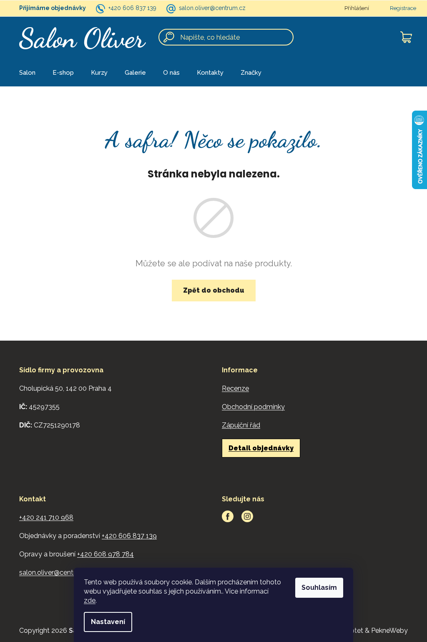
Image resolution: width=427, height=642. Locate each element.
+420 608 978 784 (105, 554)
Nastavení (108, 622)
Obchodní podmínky (253, 407)
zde (89, 600)
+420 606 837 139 (132, 8)
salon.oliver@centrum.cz (212, 8)
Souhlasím (319, 587)
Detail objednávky (261, 448)
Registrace (403, 8)
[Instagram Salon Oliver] (247, 516)
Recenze (235, 388)
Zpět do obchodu (213, 290)
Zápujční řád (241, 425)
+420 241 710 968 (46, 517)
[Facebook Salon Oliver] (228, 516)
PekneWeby (389, 630)
